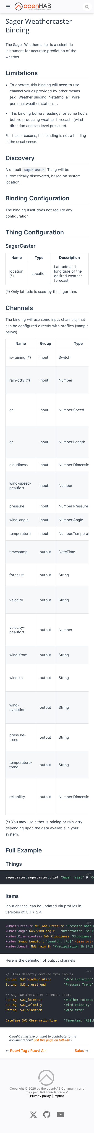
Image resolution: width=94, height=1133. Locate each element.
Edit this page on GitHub (53, 1040)
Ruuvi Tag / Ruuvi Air (28, 1050)
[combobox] (87, 7)
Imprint (59, 1096)
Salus (80, 1050)
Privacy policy (40, 1096)
